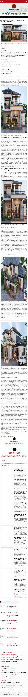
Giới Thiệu (3, 17)
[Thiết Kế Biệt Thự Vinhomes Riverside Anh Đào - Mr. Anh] (7, 563)
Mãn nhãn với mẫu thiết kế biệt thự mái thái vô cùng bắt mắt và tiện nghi (20, 527)
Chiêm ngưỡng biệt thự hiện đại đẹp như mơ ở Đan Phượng (20, 515)
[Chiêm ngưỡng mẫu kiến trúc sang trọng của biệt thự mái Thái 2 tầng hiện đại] (7, 473)
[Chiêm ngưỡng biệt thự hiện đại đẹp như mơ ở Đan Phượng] (7, 519)
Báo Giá (11, 17)
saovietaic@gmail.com (9, 63)
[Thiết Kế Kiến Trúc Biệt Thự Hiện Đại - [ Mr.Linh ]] (7, 584)
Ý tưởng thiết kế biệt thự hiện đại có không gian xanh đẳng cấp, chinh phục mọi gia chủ (20, 504)
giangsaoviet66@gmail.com (10, 71)
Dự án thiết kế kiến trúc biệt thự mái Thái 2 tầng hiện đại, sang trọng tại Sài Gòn (20, 480)
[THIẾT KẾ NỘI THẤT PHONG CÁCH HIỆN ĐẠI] (7, 542)
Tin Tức (7, 17)
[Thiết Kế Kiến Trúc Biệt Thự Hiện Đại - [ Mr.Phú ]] (7, 574)
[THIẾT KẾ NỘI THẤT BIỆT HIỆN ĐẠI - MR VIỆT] (7, 553)
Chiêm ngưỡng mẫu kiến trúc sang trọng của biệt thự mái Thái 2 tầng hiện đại (20, 469)
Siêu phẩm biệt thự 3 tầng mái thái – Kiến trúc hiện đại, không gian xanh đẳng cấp (20, 492)
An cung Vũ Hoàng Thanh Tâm (14, 694)
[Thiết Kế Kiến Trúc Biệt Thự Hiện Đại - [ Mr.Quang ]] (7, 595)
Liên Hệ (15, 17)
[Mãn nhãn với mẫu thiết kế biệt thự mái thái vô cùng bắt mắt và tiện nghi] (7, 531)
